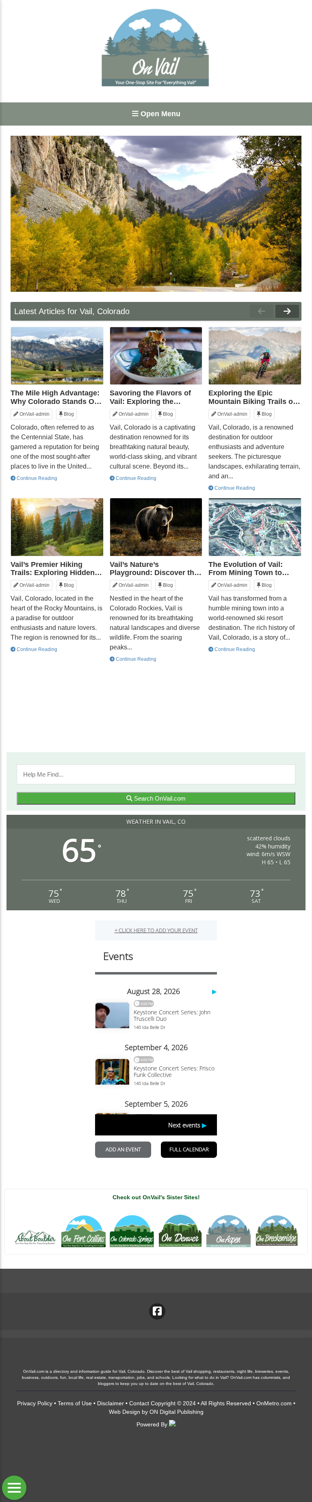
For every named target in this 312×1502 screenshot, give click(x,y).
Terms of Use (75, 1403)
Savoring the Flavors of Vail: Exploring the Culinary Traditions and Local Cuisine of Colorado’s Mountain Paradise (150, 397)
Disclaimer (110, 1403)
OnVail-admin (34, 414)
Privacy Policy (34, 1403)
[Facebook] (157, 1311)
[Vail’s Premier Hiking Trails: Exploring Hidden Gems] (57, 527)
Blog (68, 414)
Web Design (124, 1412)
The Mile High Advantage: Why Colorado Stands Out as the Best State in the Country (56, 397)
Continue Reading (36, 478)
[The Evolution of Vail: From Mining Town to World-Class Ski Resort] (255, 527)
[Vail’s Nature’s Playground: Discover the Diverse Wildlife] (156, 527)
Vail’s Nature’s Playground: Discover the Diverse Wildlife (154, 568)
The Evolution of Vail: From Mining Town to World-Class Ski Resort (248, 568)
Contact (139, 1403)
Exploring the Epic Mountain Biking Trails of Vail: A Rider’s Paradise (251, 397)
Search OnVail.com (159, 798)
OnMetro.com (274, 1403)
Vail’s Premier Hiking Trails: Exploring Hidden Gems (53, 568)
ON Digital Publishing (177, 1412)
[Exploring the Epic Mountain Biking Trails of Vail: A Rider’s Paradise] (255, 356)
